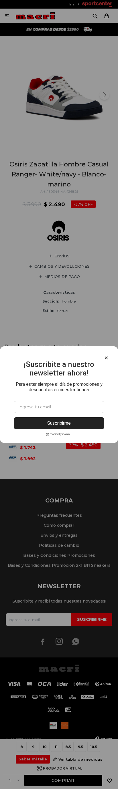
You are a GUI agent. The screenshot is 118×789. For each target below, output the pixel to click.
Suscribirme (59, 423)
